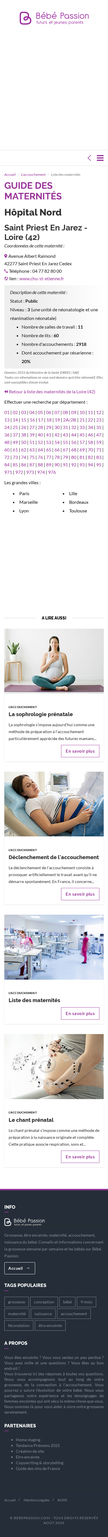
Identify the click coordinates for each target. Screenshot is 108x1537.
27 (32, 427)
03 (23, 412)
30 (57, 427)
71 (98, 449)
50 (23, 442)
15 (23, 419)
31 (65, 427)
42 (57, 434)
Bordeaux (78, 502)
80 (73, 457)
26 (23, 427)
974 (41, 472)
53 (48, 442)
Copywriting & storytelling (39, 1462)
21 (82, 419)
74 (23, 457)
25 (15, 427)
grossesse (16, 1301)
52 (40, 442)
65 (48, 449)
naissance (43, 1313)
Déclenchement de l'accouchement (54, 857)
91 (65, 464)
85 (15, 464)
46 (90, 434)
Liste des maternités (34, 1000)
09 (73, 412)
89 (48, 464)
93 (82, 464)
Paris (24, 493)
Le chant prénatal (31, 1120)
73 (15, 457)
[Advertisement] (54, 89)
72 (7, 457)
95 (98, 464)
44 (73, 434)
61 (15, 449)
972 (19, 472)
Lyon (24, 510)
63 (32, 449)
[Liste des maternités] (54, 946)
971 (8, 472)
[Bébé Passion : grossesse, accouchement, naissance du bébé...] (54, 19)
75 (32, 457)
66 (57, 449)
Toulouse (78, 510)
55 (65, 442)
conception (44, 1301)
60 (7, 449)
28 (40, 427)
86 (23, 464)
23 (98, 419)
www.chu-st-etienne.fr (41, 278)
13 (7, 419)
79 (65, 457)
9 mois (86, 1301)
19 (57, 419)
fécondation (19, 1325)
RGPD (62, 1500)
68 (73, 449)
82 (90, 457)
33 (82, 427)
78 (57, 457)
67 (65, 449)
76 (40, 457)
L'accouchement (33, 174)
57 (82, 442)
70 (90, 449)
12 (98, 412)
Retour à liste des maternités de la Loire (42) (52, 391)
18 (49, 419)
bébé (67, 1301)
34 (90, 427)
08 (65, 412)
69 (82, 449)
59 (98, 442)
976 (52, 472)
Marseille (28, 502)
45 (82, 434)
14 (15, 419)
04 (32, 412)
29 (48, 427)
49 (15, 442)
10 (82, 412)
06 (48, 412)
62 (23, 449)
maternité (17, 1313)
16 (32, 419)
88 (40, 464)
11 (90, 412)
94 (90, 464)
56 (73, 442)
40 (40, 434)
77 (48, 457)
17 (40, 419)
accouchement (74, 1313)
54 (57, 442)
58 (90, 442)
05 (40, 412)
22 (90, 419)
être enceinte (50, 1325)
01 (7, 412)
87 (32, 464)
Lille (73, 493)
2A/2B (69, 419)
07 (57, 412)
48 (7, 442)
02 (15, 412)
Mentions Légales (37, 1500)
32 (73, 427)
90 (57, 464)
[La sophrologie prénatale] (54, 660)
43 (65, 434)
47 (98, 434)
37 (15, 434)
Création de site (30, 1451)
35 (98, 427)
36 (7, 434)
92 (73, 464)
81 (82, 457)
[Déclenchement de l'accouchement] (54, 803)
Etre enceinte (27, 1456)
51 (32, 442)
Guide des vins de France (38, 1468)
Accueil (10, 174)
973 (30, 472)
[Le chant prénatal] (54, 1066)
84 (7, 464)
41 (48, 434)
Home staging (28, 1439)
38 (23, 434)
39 (32, 434)
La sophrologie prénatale (41, 714)
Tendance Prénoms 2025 (38, 1445)
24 (7, 427)
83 (98, 457)
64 (40, 449)
